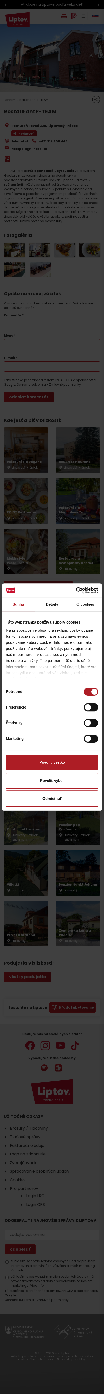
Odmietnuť (52, 798)
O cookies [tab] (85, 604)
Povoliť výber (52, 780)
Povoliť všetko (52, 762)
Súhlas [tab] (19, 604)
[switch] (91, 707)
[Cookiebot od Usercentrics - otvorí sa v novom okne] (76, 590)
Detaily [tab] (52, 604)
